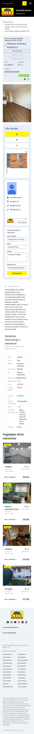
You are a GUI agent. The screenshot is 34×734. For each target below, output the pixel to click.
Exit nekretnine (22, 672)
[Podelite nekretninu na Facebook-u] (25, 79)
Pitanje (9, 251)
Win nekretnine (22, 669)
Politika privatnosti (10, 627)
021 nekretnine (7, 657)
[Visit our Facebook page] (8, 622)
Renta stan (5, 684)
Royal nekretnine (7, 660)
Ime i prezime (11, 236)
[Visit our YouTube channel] (15, 622)
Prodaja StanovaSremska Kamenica (16, 24)
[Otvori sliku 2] (17, 103)
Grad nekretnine (7, 654)
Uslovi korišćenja (9, 633)
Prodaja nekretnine (8, 686)
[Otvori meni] (30, 3)
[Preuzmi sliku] (28, 87)
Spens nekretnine (7, 669)
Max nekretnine (22, 675)
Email (9, 244)
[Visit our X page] (19, 622)
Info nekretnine (22, 657)
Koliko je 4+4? (11, 264)
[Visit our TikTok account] (26, 622)
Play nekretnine (7, 675)
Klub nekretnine (7, 666)
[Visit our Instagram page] (11, 622)
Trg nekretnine (22, 678)
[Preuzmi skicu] (26, 152)
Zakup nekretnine (22, 684)
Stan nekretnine (7, 672)
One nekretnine (22, 681)
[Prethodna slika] (5, 103)
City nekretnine (22, 654)
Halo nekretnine (22, 663)
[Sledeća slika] (29, 103)
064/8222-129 (20, 14)
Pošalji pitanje (17, 273)
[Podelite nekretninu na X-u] (28, 79)
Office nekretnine (7, 663)
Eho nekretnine (22, 666)
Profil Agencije (22, 223)
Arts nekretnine (7, 681)
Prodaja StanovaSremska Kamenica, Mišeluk (16, 28)
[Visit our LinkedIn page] (22, 622)
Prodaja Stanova (8, 22)
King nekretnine (7, 678)
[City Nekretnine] (8, 12)
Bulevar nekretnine (23, 660)
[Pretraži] (24, 3)
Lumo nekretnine (22, 686)
